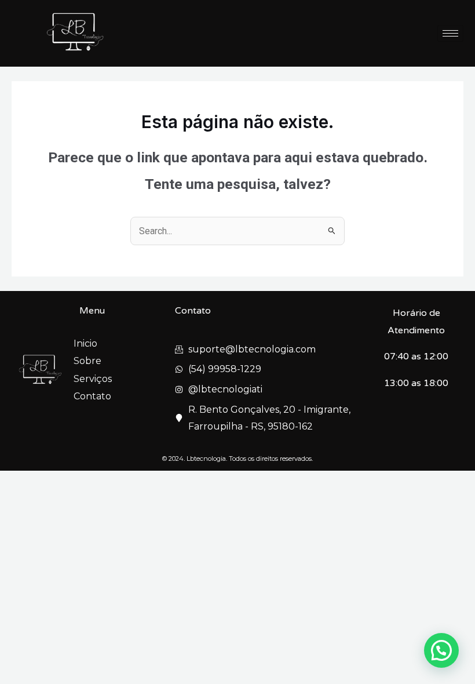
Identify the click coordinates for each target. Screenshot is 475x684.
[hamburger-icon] (450, 33)
